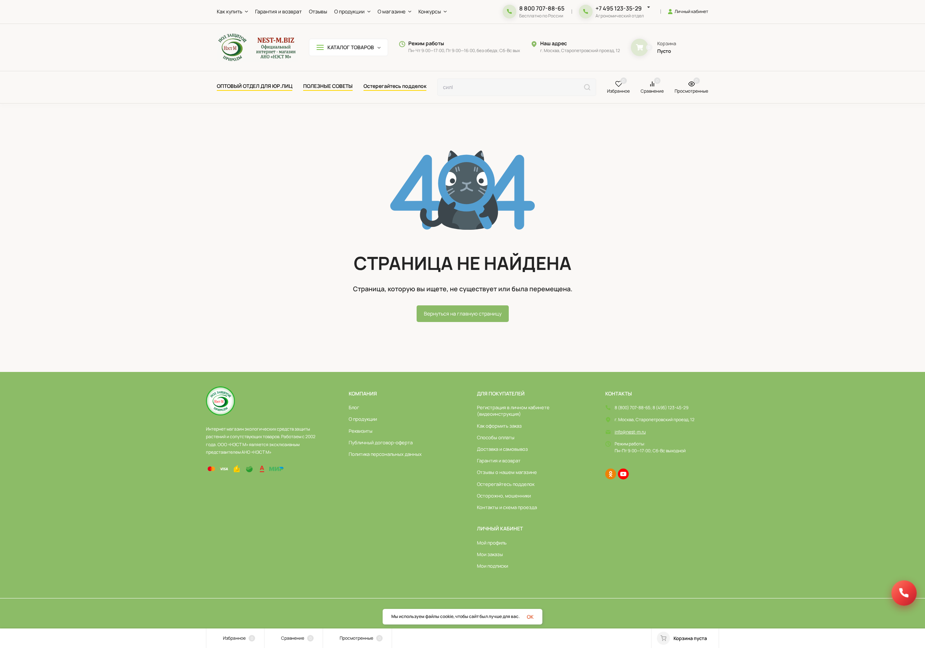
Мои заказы (490, 554)
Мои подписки (492, 566)
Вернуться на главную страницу (463, 313)
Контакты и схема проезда (507, 507)
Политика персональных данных (385, 454)
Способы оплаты (496, 437)
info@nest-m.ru (630, 432)
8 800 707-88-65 (541, 8)
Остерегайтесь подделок (505, 484)
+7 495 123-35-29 (618, 8)
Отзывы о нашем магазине (507, 472)
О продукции (363, 419)
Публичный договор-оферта (381, 442)
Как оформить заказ (499, 426)
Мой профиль (492, 542)
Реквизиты (361, 431)
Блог (354, 407)
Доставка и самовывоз (502, 449)
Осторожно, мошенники (504, 495)
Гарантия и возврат (499, 460)
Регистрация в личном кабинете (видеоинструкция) (513, 410)
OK (530, 616)
